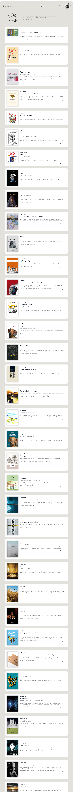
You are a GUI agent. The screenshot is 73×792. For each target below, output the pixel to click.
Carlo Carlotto (22, 652)
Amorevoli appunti (27, 456)
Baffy (22, 154)
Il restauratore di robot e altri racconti (35, 282)
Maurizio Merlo (23, 192)
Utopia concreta (26, 133)
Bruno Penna (22, 608)
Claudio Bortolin (23, 497)
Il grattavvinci (25, 676)
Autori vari (22, 130)
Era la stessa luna (26, 544)
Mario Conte (22, 69)
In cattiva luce (25, 721)
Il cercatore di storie (28, 369)
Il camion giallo (26, 304)
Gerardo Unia (22, 323)
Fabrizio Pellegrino (23, 302)
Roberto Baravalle (23, 674)
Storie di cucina (26, 72)
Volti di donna (25, 195)
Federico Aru (22, 541)
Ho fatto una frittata (28, 50)
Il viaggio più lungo (27, 764)
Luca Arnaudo (22, 29)
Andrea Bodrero (23, 564)
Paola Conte (22, 630)
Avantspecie (24, 698)
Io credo (23, 588)
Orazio (22, 326)
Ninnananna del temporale (30, 32)
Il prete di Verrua (26, 743)
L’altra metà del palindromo (31, 499)
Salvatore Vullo (23, 91)
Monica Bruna (23, 48)
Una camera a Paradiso (29, 522)
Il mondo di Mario (27, 412)
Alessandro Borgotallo (24, 171)
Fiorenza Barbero (23, 152)
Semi (22, 239)
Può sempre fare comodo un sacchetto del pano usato (41, 654)
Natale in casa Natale (28, 115)
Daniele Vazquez (23, 696)
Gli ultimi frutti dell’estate (30, 93)
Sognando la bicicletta (28, 391)
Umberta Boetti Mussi (24, 345)
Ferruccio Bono (23, 388)
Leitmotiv (23, 478)
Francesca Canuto (23, 453)
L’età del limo (25, 786)
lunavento (24, 611)
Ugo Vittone (22, 740)
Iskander (23, 173)
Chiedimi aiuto (25, 347)
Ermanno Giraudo (23, 258)
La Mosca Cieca (26, 261)
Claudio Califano (23, 475)
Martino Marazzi (23, 214)
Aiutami (23, 566)
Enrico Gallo (22, 236)
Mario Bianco (22, 280)
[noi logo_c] (68, 6)
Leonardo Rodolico (23, 519)
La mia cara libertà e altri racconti (33, 216)
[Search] (62, 6)
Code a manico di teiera (29, 633)
